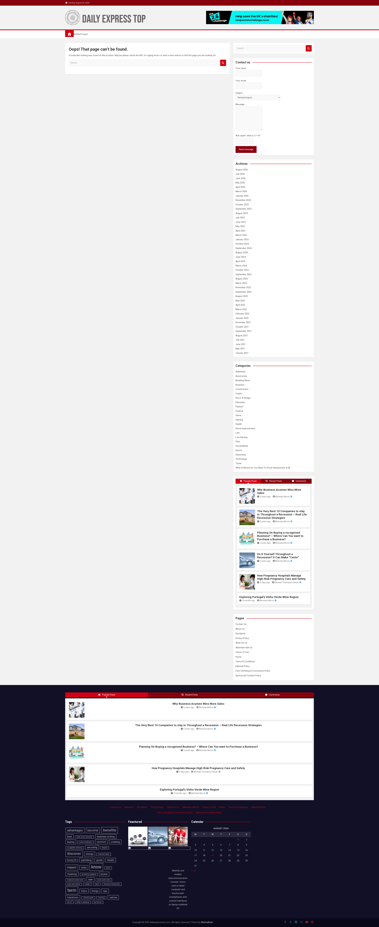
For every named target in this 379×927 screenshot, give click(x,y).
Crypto (239, 393)
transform (72, 897)
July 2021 (240, 340)
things (95, 890)
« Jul (193, 870)
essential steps (103, 854)
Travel (238, 463)
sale (90, 879)
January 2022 (242, 318)
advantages (75, 830)
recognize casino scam (75, 880)
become (92, 830)
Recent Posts (275, 481)
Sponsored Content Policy (248, 675)
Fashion (239, 406)
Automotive (241, 376)
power (104, 874)
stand (97, 884)
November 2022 (243, 287)
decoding (92, 847)
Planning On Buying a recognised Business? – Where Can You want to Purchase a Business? (280, 536)
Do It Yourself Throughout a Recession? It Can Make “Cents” (278, 555)
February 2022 (242, 313)
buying (70, 841)
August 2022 (242, 296)
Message (240, 104)
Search (223, 63)
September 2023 (244, 274)
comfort (101, 841)
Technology (241, 459)
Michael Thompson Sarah (287, 582)
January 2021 (242, 353)
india (83, 867)
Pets (238, 441)
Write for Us (241, 642)
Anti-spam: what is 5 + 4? (248, 135)
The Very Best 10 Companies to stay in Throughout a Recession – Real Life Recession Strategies (282, 514)
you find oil (98, 902)
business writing (106, 836)
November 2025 (243, 200)
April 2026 (240, 187)
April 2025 (240, 230)
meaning (72, 874)
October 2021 (242, 326)
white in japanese (83, 902)
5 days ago (265, 582)
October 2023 (242, 270)
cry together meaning (74, 848)
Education (240, 402)
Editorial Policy (243, 666)
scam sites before (73, 884)
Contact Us (241, 624)
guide (99, 860)
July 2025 (240, 217)
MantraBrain (207, 922)
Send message (246, 149)
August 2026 (242, 169)
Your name (241, 68)
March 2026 (241, 191)
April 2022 (240, 305)
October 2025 (242, 204)
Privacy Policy (242, 638)
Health (239, 424)
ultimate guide (88, 898)
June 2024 (241, 257)
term (71, 890)
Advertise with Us (244, 647)
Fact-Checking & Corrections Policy (253, 670)
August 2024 (242, 252)
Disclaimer (241, 633)
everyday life (71, 860)
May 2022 (240, 300)
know (96, 866)
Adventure (240, 371)
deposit (104, 848)
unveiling (101, 898)
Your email (241, 80)
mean (108, 868)
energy (89, 853)
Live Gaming (241, 437)
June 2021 (241, 344)
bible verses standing (84, 837)
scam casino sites (103, 880)
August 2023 (242, 278)
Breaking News (243, 380)
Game (238, 415)
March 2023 (241, 283)
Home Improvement (245, 428)
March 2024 (241, 265)
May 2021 (240, 348)
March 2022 (241, 309)
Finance (239, 411)
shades (87, 884)
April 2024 (240, 261)
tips (105, 890)
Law (238, 432)
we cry (69, 902)
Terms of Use (242, 652)
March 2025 (241, 235)
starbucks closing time (112, 884)
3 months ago (248, 600)
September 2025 (244, 209)
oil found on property (89, 874)
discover (74, 854)
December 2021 (243, 322)
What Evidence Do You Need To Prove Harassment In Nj (263, 467)
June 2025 (241, 222)
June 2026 (241, 178)
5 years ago (265, 496)
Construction (242, 389)
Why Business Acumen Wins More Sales (279, 491)
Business (240, 384)
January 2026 (242, 195)
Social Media (242, 446)
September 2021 (244, 331)
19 (212, 855)
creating (115, 841)
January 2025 (242, 239)
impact (71, 867)
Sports (239, 450)
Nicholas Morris (282, 496)
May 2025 (240, 226)
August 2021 (242, 335)
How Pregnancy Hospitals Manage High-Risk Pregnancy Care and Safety (281, 577)
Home (238, 657)
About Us (240, 629)
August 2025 (242, 213)
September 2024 (244, 248)
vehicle (113, 897)
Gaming (239, 419)
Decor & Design (243, 398)
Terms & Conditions (245, 661)
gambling (86, 860)
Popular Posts (250, 481)
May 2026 (240, 182)
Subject (239, 93)
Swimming (241, 454)
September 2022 (244, 292)
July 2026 (240, 174)
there (84, 890)
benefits (109, 830)
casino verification (85, 842)
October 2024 (242, 243)
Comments (301, 481)
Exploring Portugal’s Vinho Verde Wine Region (269, 597)
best (69, 836)
